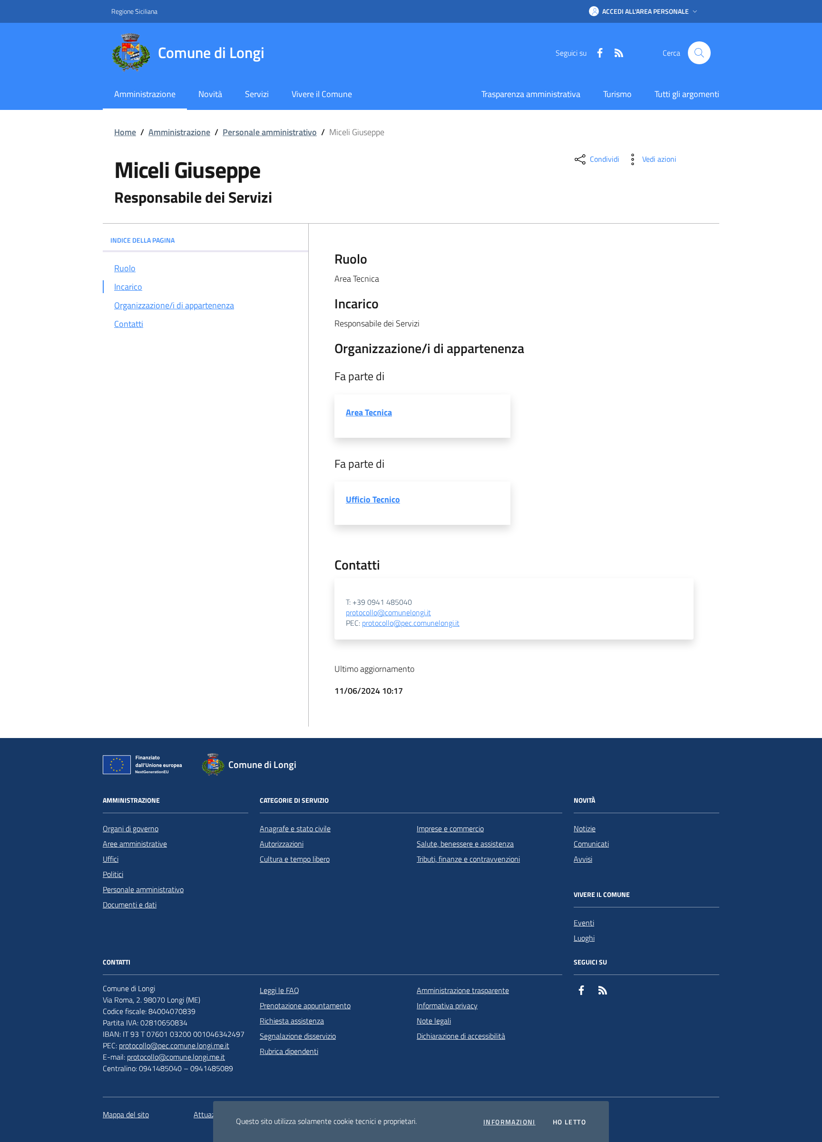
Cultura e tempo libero (295, 859)
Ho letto (569, 1122)
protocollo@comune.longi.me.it (176, 1057)
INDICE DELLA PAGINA (142, 240)
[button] (644, 11)
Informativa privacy (447, 1005)
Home (125, 132)
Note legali (434, 1020)
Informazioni (509, 1122)
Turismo (617, 94)
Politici (113, 874)
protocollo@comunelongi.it (388, 613)
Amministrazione (179, 132)
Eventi (584, 922)
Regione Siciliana (134, 11)
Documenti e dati (130, 904)
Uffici (110, 859)
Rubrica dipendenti (289, 1051)
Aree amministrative (135, 843)
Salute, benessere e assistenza (465, 843)
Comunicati (591, 843)
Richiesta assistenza (292, 1020)
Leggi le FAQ (279, 990)
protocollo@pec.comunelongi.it (411, 623)
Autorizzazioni (281, 843)
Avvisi (583, 859)
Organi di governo (130, 828)
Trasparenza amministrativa (530, 94)
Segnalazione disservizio (298, 1036)
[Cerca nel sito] (699, 52)
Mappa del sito (126, 1114)
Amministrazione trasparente (463, 990)
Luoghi (584, 938)
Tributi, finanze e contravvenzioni (468, 859)
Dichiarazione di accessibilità (461, 1036)
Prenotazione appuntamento (305, 1005)
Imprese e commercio (450, 828)
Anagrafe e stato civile (295, 828)
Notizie (585, 828)
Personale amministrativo (270, 132)
